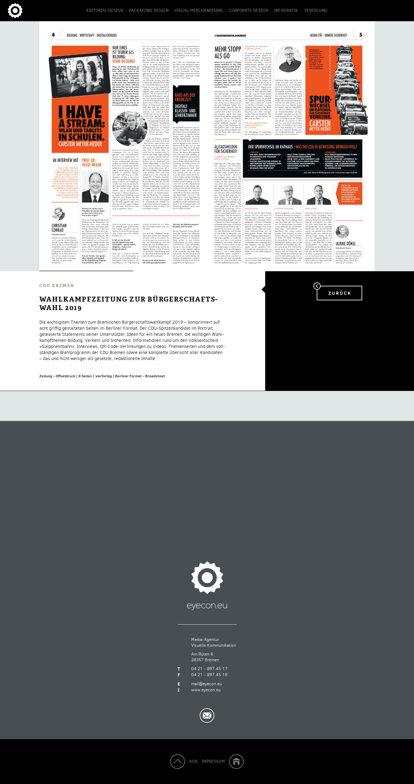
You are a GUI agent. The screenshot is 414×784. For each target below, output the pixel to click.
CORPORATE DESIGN (248, 10)
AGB (193, 761)
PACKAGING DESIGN (149, 10)
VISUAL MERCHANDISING (199, 10)
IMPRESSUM (213, 761)
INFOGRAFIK (286, 10)
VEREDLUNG (316, 10)
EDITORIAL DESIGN (104, 10)
